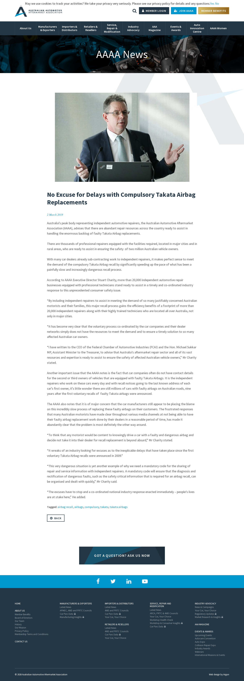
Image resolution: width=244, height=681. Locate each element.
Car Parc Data (66, 613)
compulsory (92, 507)
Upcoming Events (203, 635)
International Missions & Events (210, 655)
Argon (226, 674)
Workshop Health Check (161, 619)
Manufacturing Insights (71, 617)
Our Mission (20, 627)
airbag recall (65, 507)
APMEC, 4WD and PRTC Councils (76, 610)
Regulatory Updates (204, 613)
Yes (212, 3)
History (18, 624)
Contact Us (21, 641)
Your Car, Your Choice (115, 617)
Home (18, 603)
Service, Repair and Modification (160, 605)
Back (57, 518)
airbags (78, 507)
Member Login (155, 10)
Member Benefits (213, 10)
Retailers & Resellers (117, 624)
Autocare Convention (205, 638)
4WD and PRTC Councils (116, 610)
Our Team (19, 621)
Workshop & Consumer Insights (165, 623)
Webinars (199, 651)
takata (104, 507)
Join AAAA (185, 10)
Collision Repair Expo (205, 645)
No (217, 3)
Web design (214, 674)
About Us (20, 610)
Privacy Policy (22, 631)
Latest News (65, 607)
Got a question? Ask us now (122, 555)
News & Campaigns (204, 607)
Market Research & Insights (208, 617)
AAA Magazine (202, 624)
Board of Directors (23, 617)
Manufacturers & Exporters (76, 603)
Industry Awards (202, 648)
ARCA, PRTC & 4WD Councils (164, 613)
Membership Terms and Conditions (31, 634)
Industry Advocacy (205, 603)
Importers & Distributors (119, 603)
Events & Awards (204, 631)
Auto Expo (200, 641)
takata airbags (119, 507)
